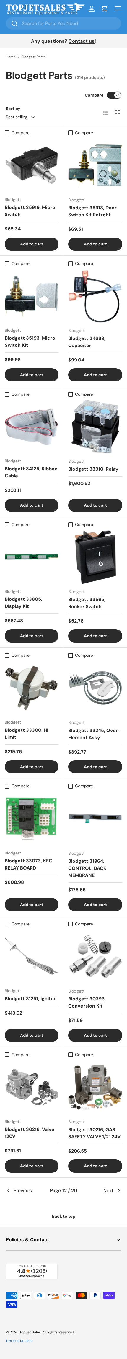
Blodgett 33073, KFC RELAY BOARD (28, 864)
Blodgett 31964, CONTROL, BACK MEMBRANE (87, 868)
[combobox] (63, 23)
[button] (104, 8)
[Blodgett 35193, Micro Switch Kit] (31, 296)
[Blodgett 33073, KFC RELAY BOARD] (31, 818)
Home (11, 56)
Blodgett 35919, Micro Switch (30, 211)
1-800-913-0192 (19, 1341)
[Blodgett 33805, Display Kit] (31, 557)
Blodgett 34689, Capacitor (86, 342)
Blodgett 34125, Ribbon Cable (31, 472)
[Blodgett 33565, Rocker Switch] (95, 557)
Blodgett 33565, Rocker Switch (86, 603)
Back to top (63, 1216)
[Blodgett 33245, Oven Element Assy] (95, 688)
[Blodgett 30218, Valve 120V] (31, 1087)
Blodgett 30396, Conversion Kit (87, 1002)
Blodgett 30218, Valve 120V (29, 1132)
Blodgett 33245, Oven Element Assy (93, 734)
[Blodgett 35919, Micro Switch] (31, 165)
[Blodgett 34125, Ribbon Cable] (31, 426)
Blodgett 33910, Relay (93, 469)
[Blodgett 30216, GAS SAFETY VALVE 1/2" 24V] (95, 1087)
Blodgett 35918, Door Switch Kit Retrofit (92, 211)
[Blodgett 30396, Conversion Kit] (95, 956)
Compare (94, 95)
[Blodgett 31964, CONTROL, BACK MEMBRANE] (95, 819)
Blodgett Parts (33, 56)
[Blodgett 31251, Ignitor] (31, 956)
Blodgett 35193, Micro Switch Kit (30, 341)
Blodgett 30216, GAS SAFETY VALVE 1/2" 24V (94, 1133)
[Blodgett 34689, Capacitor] (95, 296)
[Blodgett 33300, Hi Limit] (31, 687)
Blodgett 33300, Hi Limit (26, 733)
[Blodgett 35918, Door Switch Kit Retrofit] (95, 165)
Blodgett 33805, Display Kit (23, 602)
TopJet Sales (30, 1332)
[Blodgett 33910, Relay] (95, 427)
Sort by (13, 108)
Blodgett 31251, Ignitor (30, 998)
